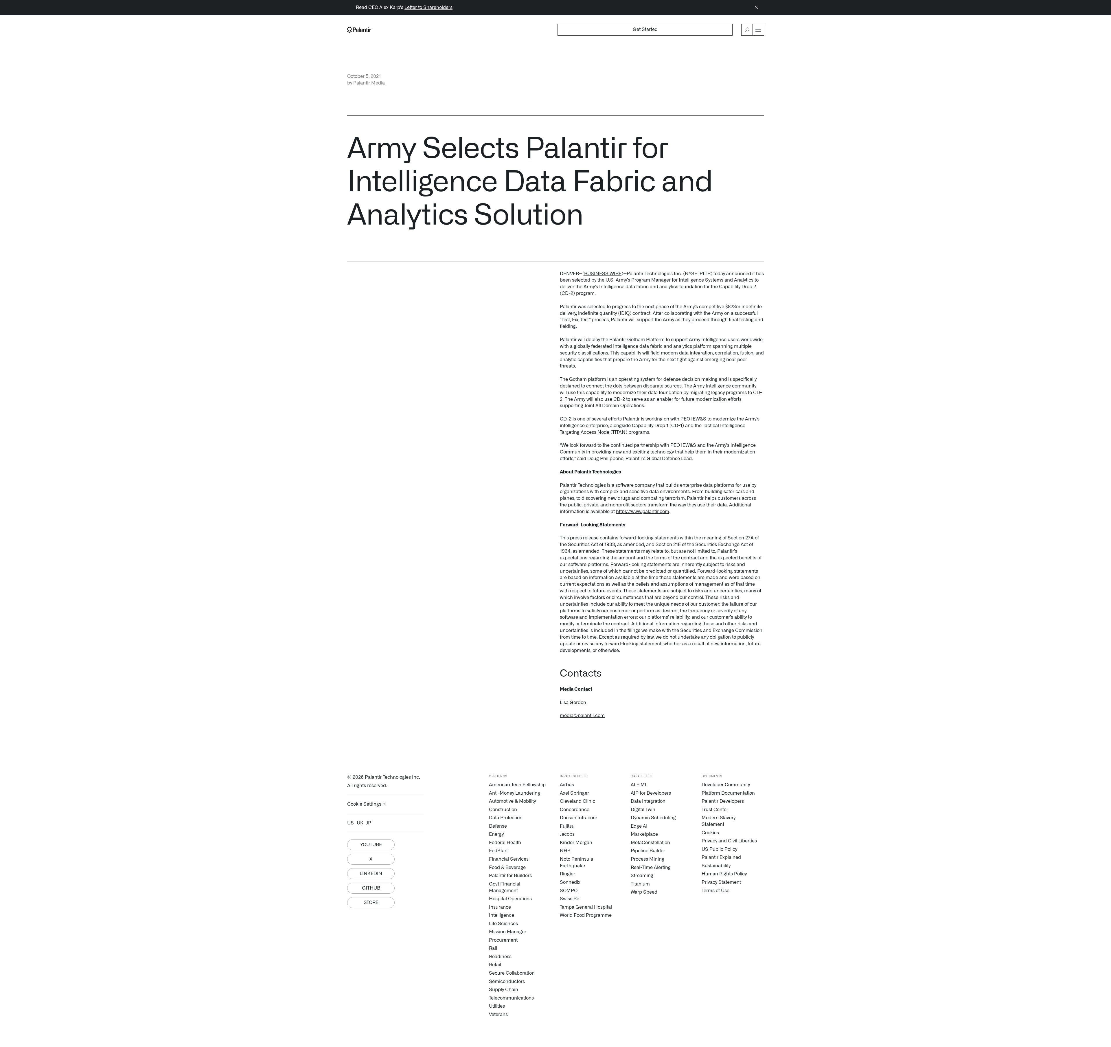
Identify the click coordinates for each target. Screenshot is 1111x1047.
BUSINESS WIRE (602, 273)
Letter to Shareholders (428, 7)
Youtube (371, 844)
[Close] (756, 7)
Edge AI (639, 826)
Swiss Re (569, 899)
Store (371, 902)
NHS (565, 850)
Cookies (710, 833)
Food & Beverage (507, 867)
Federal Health (505, 842)
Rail (493, 948)
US (350, 823)
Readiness (500, 956)
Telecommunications (511, 998)
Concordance (574, 809)
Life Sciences (503, 923)
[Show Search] (747, 30)
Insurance (500, 907)
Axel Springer (574, 793)
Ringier (567, 874)
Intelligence (501, 915)
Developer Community (726, 785)
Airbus (567, 785)
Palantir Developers (723, 801)
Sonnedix (570, 882)
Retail (495, 964)
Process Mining (647, 859)
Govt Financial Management (504, 887)
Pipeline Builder (648, 850)
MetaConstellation (650, 842)
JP (368, 823)
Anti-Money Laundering (514, 793)
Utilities (497, 1006)
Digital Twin (643, 809)
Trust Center (715, 809)
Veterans (498, 1014)
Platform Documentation (728, 793)
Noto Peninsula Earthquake (576, 862)
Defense (498, 826)
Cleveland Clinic (577, 801)
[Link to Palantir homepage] (359, 30)
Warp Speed (644, 892)
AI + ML (639, 785)
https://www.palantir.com (642, 511)
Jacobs (567, 834)
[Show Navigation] (758, 30)
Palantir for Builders (510, 875)
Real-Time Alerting (651, 867)
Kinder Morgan (576, 842)
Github (371, 888)
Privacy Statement (721, 882)
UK (360, 823)
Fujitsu (567, 826)
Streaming (642, 875)
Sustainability (716, 866)
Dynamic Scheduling (653, 817)
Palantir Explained (721, 857)
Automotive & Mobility (512, 801)
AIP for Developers (651, 793)
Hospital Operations (510, 899)
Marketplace (644, 834)
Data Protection (506, 817)
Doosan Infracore (578, 817)
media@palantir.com (582, 715)
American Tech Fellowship (517, 785)
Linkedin (371, 873)
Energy (496, 834)
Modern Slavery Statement (718, 821)
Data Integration (648, 801)
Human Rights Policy (724, 874)
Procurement (503, 940)
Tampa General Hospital (586, 907)
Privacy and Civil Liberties (729, 841)
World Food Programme (586, 915)
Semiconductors (507, 981)
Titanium (640, 884)
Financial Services (509, 859)
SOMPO (568, 890)
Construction (503, 809)
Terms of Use (715, 890)
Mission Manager (507, 932)
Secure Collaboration (512, 973)
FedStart (498, 850)
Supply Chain (503, 989)
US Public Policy (719, 849)
